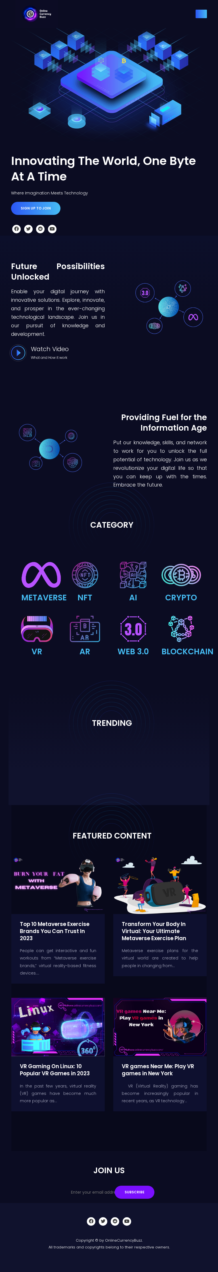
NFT (84, 597)
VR (37, 651)
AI (133, 597)
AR (84, 651)
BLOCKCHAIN (187, 651)
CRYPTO (181, 597)
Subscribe (134, 1192)
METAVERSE (44, 597)
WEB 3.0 (133, 651)
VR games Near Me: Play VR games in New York (158, 1070)
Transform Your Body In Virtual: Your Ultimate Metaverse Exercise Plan (154, 931)
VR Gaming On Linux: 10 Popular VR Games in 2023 (55, 1070)
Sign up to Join (36, 208)
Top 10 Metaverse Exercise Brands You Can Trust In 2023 (54, 931)
